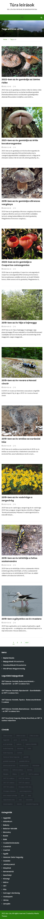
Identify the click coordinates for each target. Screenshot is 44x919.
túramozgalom (8, 804)
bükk (29, 748)
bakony (19, 744)
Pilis (4, 889)
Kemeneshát (8, 871)
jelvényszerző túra (9, 765)
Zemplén (6, 904)
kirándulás (36, 765)
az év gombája (7, 744)
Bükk (5, 839)
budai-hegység (8, 748)
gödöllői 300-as (24, 761)
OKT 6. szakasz (34, 774)
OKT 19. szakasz (8, 782)
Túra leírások (22, 4)
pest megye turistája (10, 795)
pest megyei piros (26, 791)
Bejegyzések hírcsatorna (13, 661)
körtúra (29, 770)
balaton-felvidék (31, 744)
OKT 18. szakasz (24, 778)
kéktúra (5, 770)
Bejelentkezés (8, 658)
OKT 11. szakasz (8, 778)
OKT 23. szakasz (24, 782)
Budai (5, 836)
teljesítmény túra (9, 800)
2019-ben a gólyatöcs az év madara (21, 618)
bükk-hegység (8, 753)
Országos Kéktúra (9, 791)
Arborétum (7, 821)
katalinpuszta (24, 765)
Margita (5, 774)
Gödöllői (6, 861)
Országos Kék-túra (25, 787)
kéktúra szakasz (18, 770)
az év (15, 740)
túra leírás (29, 800)
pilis (22, 795)
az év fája (24, 740)
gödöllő (26, 757)
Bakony (6, 825)
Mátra (15, 774)
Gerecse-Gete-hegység (11, 757)
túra (20, 800)
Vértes (6, 900)
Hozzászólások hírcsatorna (14, 665)
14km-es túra (20, 736)
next (27, 642)
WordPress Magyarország (14, 669)
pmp (29, 795)
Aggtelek (6, 740)
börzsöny (20, 748)
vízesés (19, 804)
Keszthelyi (7, 875)
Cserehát (7, 846)
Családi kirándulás (11, 843)
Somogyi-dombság (11, 893)
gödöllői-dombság (9, 761)
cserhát (19, 753)
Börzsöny (7, 832)
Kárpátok (7, 868)
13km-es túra (7, 736)
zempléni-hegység (32, 804)
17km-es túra (33, 736)
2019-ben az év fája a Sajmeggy (19, 322)
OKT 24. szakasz (8, 787)
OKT (22, 774)
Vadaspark (7, 897)
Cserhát (6, 850)
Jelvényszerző (9, 864)
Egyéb (6, 75)
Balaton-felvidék (10, 828)
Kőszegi (6, 879)
